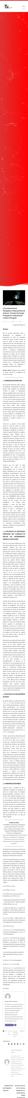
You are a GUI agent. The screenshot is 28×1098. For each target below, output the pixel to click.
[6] (7, 511)
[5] (24, 486)
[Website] (15, 1025)
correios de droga (10, 1032)
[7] (6, 572)
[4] (13, 438)
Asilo (6, 1031)
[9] (16, 597)
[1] (24, 325)
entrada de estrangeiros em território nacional (15, 1033)
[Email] (23, 1043)
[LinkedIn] (17, 1043)
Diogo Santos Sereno (11, 1001)
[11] (22, 657)
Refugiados (22, 1031)
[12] (19, 690)
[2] (22, 343)
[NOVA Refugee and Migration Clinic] (8, 6)
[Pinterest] (14, 1043)
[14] (18, 769)
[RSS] (20, 1043)
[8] (22, 574)
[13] (8, 715)
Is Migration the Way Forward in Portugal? (8, 1088)
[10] (4, 930)
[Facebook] (8, 1043)
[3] (3, 886)
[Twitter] (11, 1043)
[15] (23, 779)
